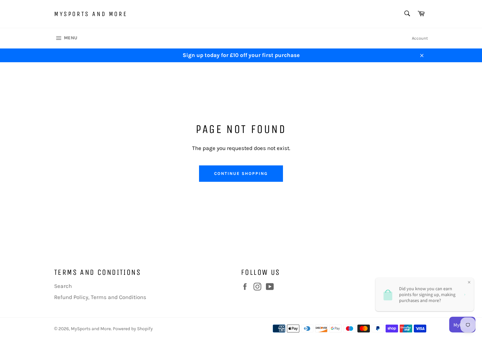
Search (63, 286)
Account (420, 38)
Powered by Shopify (133, 328)
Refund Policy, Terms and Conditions (100, 297)
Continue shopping (241, 173)
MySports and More (90, 14)
